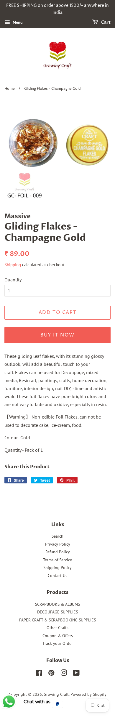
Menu (17, 22)
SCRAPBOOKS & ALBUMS (57, 604)
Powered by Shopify (88, 694)
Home (9, 88)
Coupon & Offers (57, 635)
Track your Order (57, 643)
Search (57, 536)
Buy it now (57, 335)
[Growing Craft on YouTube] (76, 674)
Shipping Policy (57, 567)
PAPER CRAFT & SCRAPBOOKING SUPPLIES (57, 620)
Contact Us (57, 575)
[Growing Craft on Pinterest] (51, 674)
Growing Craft (56, 694)
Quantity (13, 280)
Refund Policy (57, 551)
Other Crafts (57, 627)
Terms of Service (57, 559)
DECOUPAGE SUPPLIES (57, 612)
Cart (105, 22)
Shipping (12, 264)
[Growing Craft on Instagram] (63, 674)
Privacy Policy (57, 544)
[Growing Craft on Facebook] (38, 674)
